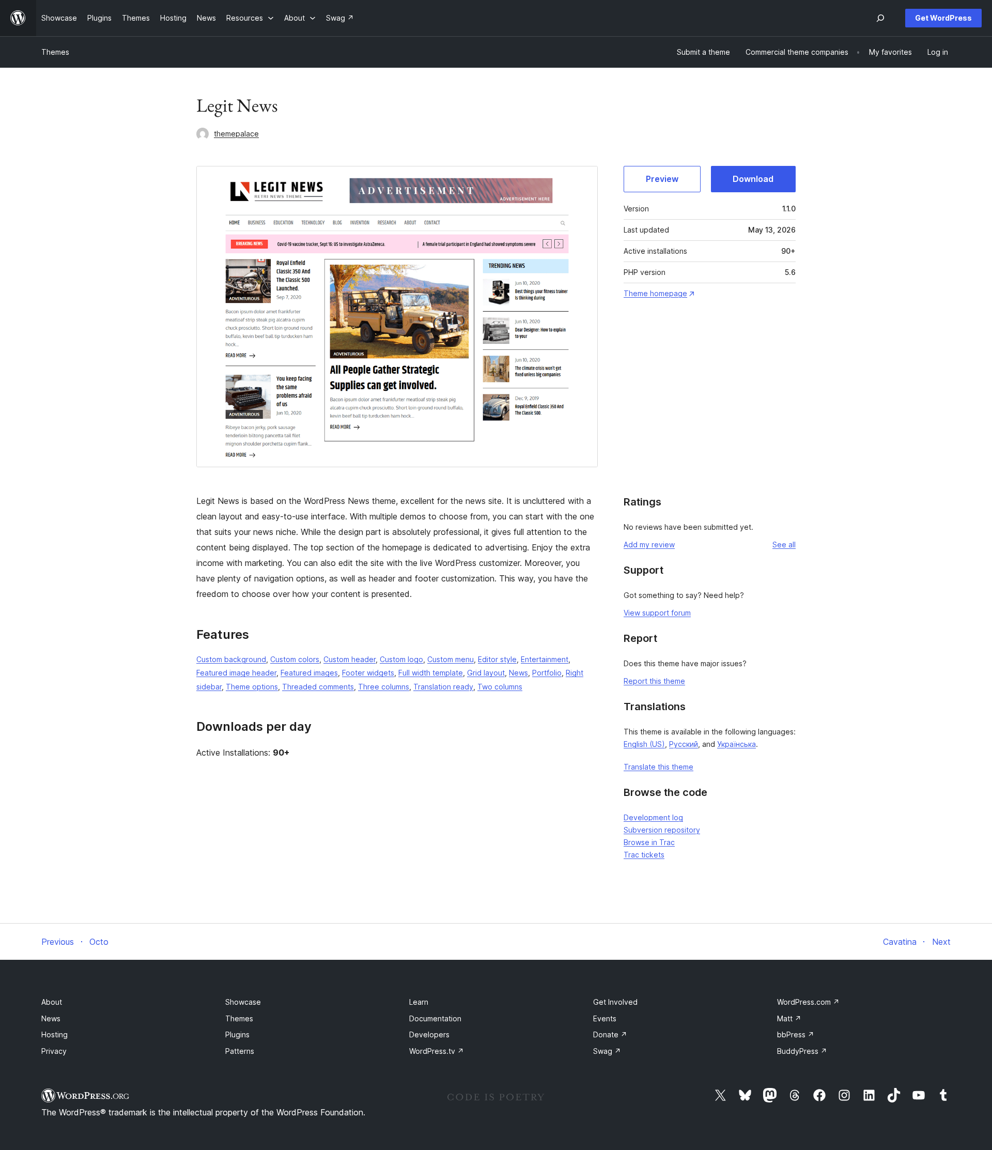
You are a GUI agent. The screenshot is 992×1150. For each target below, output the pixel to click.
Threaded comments (318, 686)
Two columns (499, 686)
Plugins (237, 1034)
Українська (736, 744)
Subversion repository (662, 829)
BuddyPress (802, 1051)
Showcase (243, 1002)
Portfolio (547, 672)
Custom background (231, 659)
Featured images (309, 672)
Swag (607, 1051)
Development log (653, 817)
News (518, 672)
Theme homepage (655, 293)
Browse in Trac (649, 842)
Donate (610, 1034)
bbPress (795, 1034)
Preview (662, 179)
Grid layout (486, 672)
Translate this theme (658, 766)
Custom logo (401, 659)
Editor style (497, 659)
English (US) (644, 744)
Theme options (252, 686)
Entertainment (544, 659)
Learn (418, 1002)
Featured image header (236, 672)
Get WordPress (943, 17)
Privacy (54, 1051)
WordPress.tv (436, 1051)
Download (753, 179)
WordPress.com (808, 1002)
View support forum (657, 612)
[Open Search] (880, 18)
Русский (683, 744)
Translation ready (443, 686)
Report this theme (654, 681)
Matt (789, 1018)
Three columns (383, 686)
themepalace (236, 133)
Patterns (239, 1051)
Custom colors (294, 659)
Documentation (435, 1018)
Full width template (430, 672)
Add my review (649, 544)
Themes (55, 52)
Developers (429, 1034)
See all (784, 544)
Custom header (349, 659)
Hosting (54, 1034)
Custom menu (450, 659)
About (51, 1002)
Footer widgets (368, 672)
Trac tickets (644, 854)
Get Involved (615, 1002)
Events (604, 1018)
